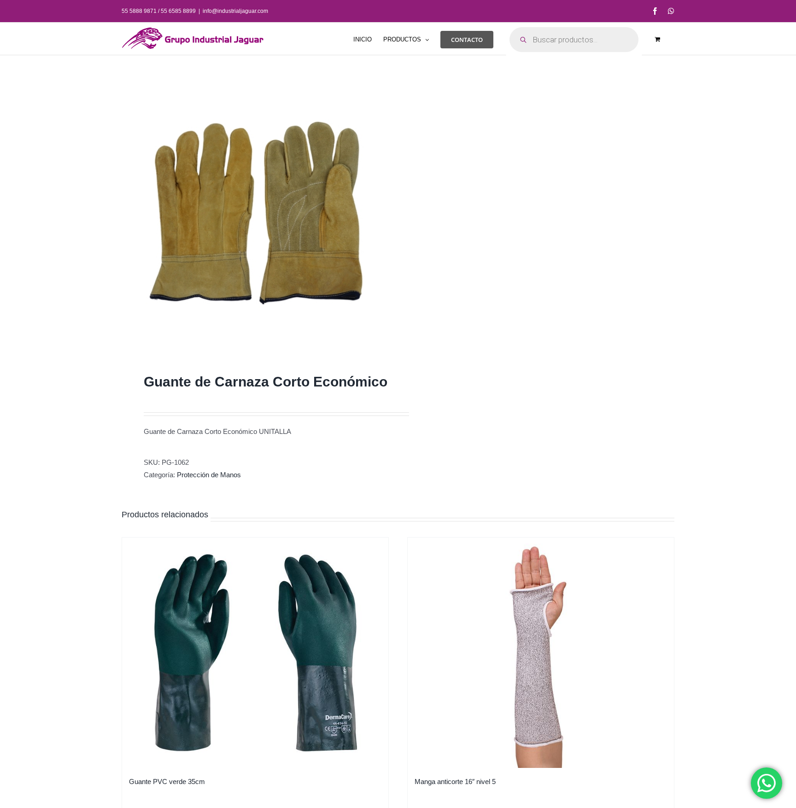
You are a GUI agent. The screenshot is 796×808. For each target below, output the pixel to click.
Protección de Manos (209, 475)
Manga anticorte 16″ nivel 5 (455, 781)
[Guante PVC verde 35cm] (255, 653)
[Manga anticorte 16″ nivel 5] (541, 653)
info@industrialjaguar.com (235, 11)
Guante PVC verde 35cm (167, 781)
